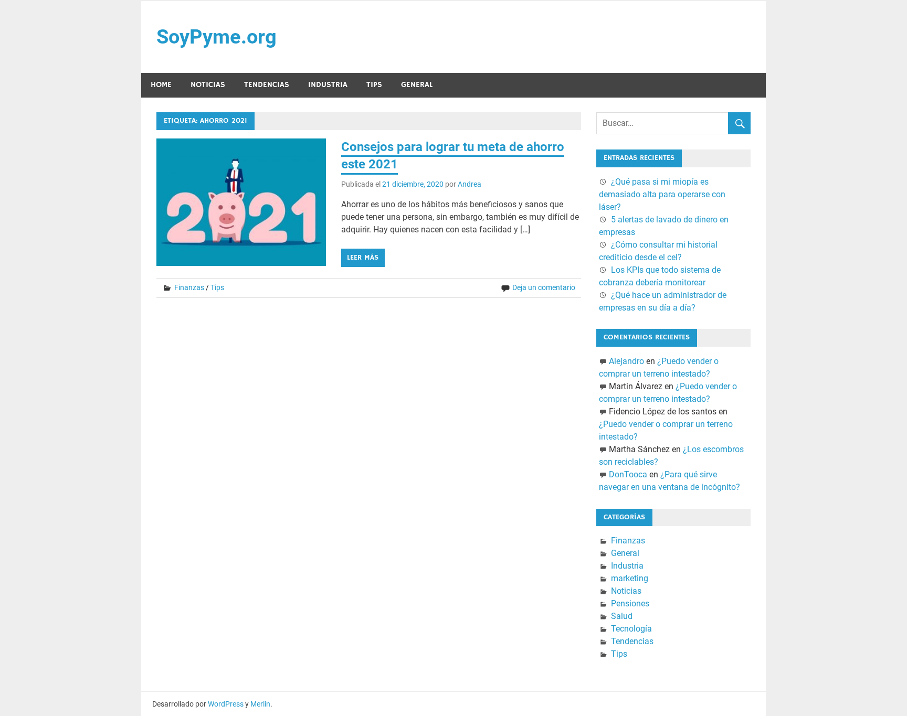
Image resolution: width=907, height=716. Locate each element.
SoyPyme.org (216, 36)
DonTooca (628, 474)
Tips (374, 85)
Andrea (469, 184)
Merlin (260, 704)
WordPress (226, 704)
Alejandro (626, 361)
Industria (327, 85)
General (417, 85)
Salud (621, 616)
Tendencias (266, 85)
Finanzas (189, 287)
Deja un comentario (543, 287)
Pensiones (630, 603)
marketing (629, 578)
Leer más (362, 257)
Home (161, 85)
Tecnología (631, 629)
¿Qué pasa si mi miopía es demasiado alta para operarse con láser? (662, 194)
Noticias (208, 85)
